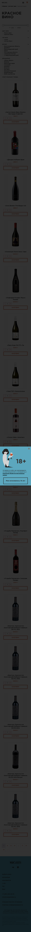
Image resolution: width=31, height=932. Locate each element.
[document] (15, 466)
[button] (28, 448)
